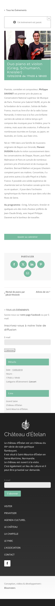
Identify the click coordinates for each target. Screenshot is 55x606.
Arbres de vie (42, 291)
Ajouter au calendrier (27, 237)
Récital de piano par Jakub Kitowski (15, 293)
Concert (32, 381)
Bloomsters (9, 587)
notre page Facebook (30, 314)
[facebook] (7, 563)
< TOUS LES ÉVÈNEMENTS (16, 309)
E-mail (7, 337)
